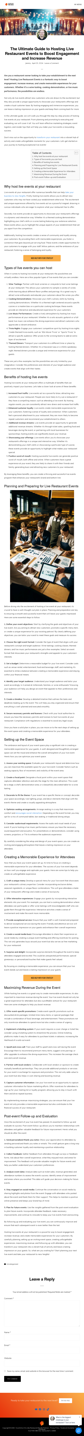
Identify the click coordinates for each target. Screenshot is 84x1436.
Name (7, 1332)
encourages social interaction (29, 813)
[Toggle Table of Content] (75, 153)
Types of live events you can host (48, 159)
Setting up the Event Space (45, 168)
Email (7, 1345)
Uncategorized (12, 1264)
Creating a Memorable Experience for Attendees (54, 171)
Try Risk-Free (65, 1401)
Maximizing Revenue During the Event (50, 174)
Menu (79, 4)
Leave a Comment (51, 63)
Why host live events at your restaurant (51, 156)
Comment (9, 1298)
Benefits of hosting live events (46, 162)
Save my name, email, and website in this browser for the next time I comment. (40, 1371)
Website (7, 1358)
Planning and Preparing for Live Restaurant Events (55, 165)
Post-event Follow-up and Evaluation (50, 177)
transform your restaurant (48, 137)
